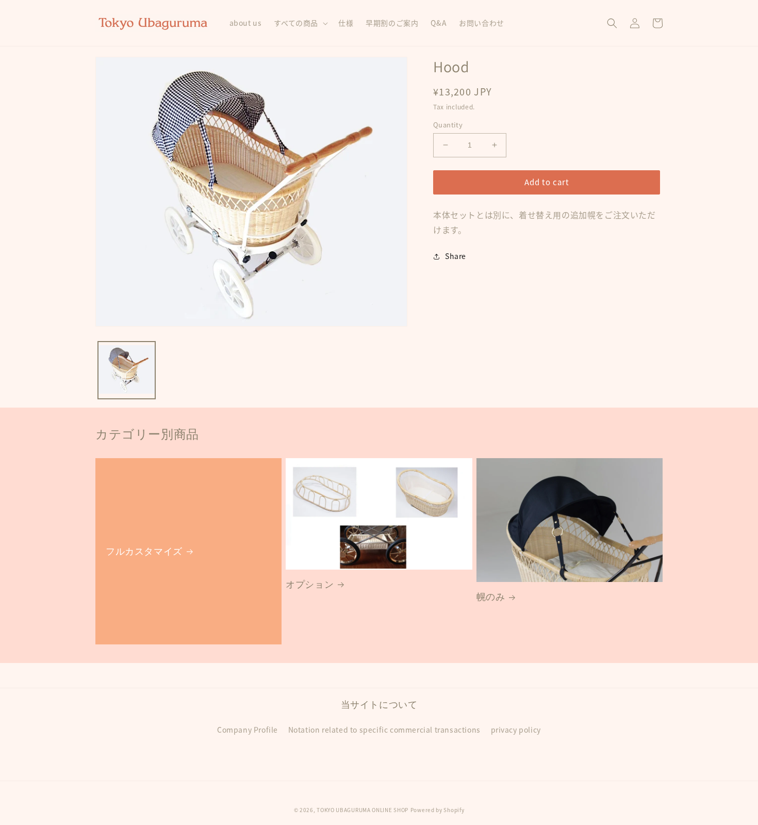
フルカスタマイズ (144, 551)
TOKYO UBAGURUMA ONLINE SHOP (362, 810)
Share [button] (455, 256)
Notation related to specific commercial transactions (384, 729)
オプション (310, 584)
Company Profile (247, 729)
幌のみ (490, 597)
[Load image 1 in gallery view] (126, 370)
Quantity (448, 125)
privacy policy (516, 729)
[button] (300, 23)
